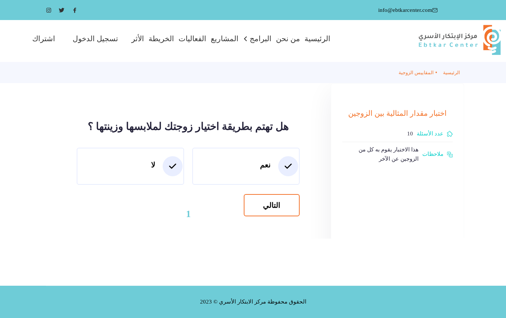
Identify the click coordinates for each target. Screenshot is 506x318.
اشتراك (43, 39)
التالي (271, 205)
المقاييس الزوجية (416, 72)
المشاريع (225, 39)
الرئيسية (317, 39)
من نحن (288, 39)
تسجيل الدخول (95, 38)
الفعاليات (192, 39)
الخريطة (161, 39)
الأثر (138, 39)
